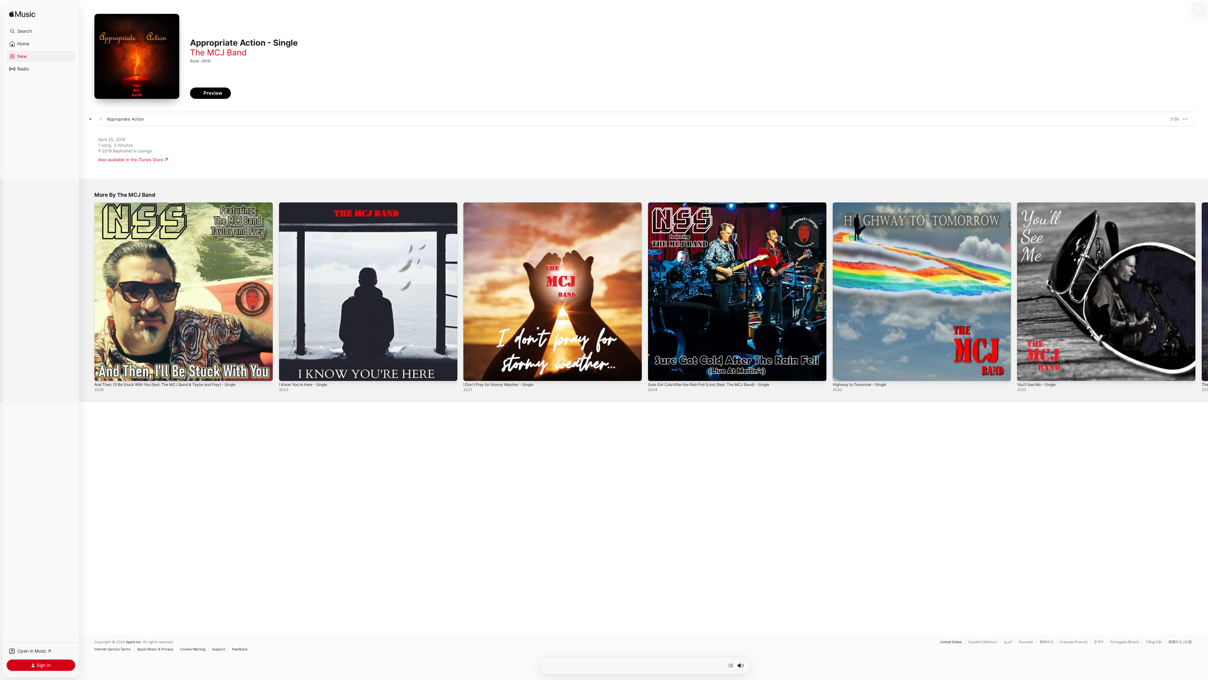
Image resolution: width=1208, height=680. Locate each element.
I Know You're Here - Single (306, 204)
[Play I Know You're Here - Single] (287, 373)
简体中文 (1047, 642)
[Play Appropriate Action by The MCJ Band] (100, 119)
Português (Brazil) (1124, 642)
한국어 (1099, 642)
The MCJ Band (218, 52)
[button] (41, 31)
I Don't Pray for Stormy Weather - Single (502, 204)
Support (218, 649)
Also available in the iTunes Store (130, 159)
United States (951, 642)
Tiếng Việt (1154, 642)
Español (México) (983, 642)
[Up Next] (731, 665)
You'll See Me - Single (1038, 204)
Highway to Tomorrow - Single (862, 204)
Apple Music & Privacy (155, 649)
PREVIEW (1172, 119)
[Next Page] (1201, 291)
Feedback (240, 649)
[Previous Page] (88, 291)
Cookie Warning (192, 649)
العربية (1008, 642)
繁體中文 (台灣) (1180, 642)
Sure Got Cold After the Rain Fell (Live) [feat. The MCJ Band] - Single (716, 204)
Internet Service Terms (112, 649)
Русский (1026, 642)
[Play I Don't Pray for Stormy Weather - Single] (471, 373)
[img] (22, 14)
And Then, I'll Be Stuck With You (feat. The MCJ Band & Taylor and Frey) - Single (173, 204)
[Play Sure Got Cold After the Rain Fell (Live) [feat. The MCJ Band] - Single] (656, 373)
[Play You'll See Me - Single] (1025, 373)
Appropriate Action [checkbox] (125, 119)
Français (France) (1074, 642)
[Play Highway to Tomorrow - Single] (840, 373)
